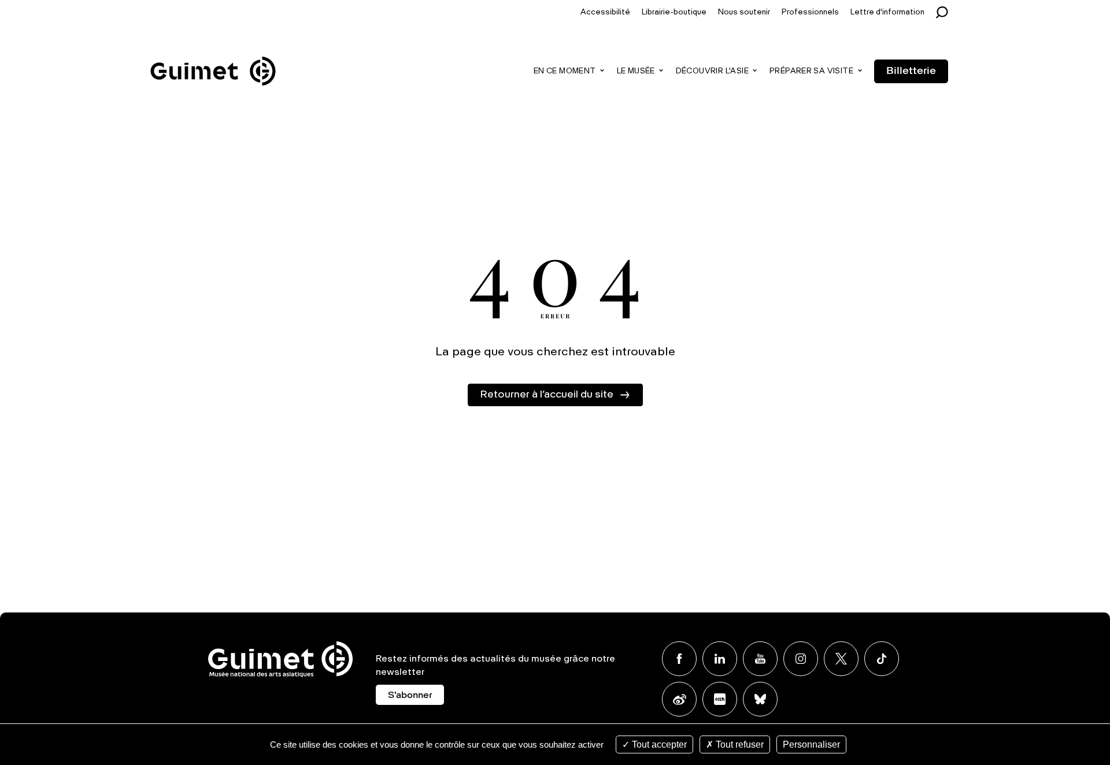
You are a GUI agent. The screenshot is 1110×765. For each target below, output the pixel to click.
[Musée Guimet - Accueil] (213, 58)
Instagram (800, 658)
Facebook (679, 658)
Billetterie (911, 71)
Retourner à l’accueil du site (546, 394)
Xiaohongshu (719, 699)
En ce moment (565, 71)
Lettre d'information (887, 12)
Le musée (636, 71)
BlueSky (760, 699)
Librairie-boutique (674, 12)
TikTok (881, 658)
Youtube (760, 658)
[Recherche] (945, 12)
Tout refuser (738, 744)
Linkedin (719, 658)
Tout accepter (658, 744)
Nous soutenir (744, 12)
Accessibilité (605, 12)
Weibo (679, 699)
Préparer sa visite (811, 71)
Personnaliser (811, 744)
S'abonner (410, 696)
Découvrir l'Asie (712, 71)
